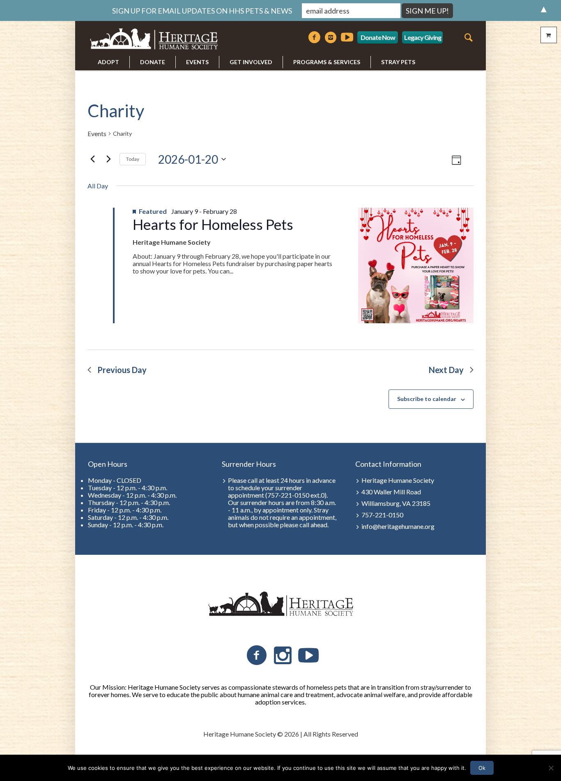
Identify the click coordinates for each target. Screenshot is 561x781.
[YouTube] (308, 655)
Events (96, 133)
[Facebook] (314, 37)
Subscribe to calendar (426, 398)
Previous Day (122, 370)
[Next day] (108, 159)
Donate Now (378, 37)
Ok (481, 768)
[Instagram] (330, 37)
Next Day (446, 370)
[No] (551, 768)
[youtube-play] (347, 37)
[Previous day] (92, 159)
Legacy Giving (422, 37)
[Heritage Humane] (280, 604)
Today (132, 159)
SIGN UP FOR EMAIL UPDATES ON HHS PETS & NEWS (202, 10)
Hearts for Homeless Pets (213, 224)
